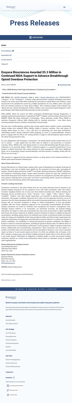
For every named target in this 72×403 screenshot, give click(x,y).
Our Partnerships (11, 350)
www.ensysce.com (36, 180)
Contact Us (9, 372)
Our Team (9, 356)
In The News (5, 60)
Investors (9, 377)
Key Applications (11, 336)
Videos (3, 64)
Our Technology (10, 333)
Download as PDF (65, 85)
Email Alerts (5, 55)
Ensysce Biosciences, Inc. (49, 97)
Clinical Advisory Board (13, 366)
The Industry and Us (12, 323)
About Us (9, 316)
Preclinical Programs (12, 343)
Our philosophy (10, 320)
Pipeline (8, 347)
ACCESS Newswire (20, 97)
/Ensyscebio (13, 395)
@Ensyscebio (14, 390)
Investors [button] (37, 37)
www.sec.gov (17, 234)
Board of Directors (11, 363)
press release (16, 274)
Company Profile (32, 289)
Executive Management (13, 359)
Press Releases (6, 51)
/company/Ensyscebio (16, 385)
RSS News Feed (52, 289)
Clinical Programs (11, 340)
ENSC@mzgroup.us (8, 263)
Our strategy (10, 329)
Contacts (42, 289)
